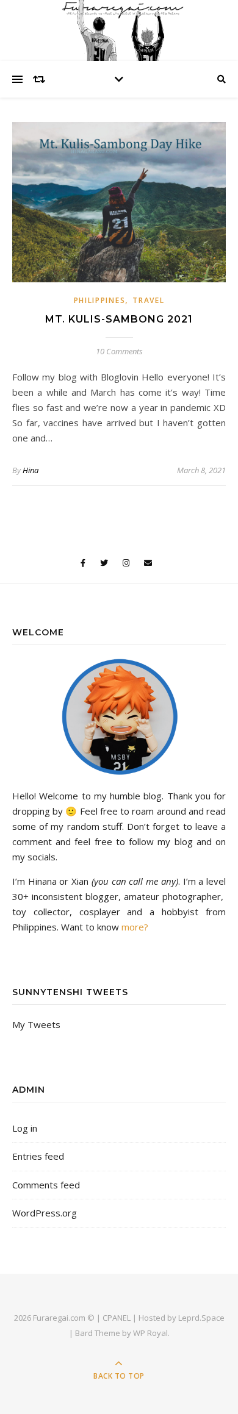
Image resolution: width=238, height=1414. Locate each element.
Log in (24, 1128)
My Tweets (36, 1024)
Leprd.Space (201, 1317)
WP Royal (150, 1332)
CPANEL (117, 1317)
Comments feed (46, 1185)
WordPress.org (44, 1213)
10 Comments (119, 351)
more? (134, 927)
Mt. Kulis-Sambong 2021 (119, 319)
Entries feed (38, 1156)
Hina (30, 470)
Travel (148, 300)
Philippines (100, 300)
